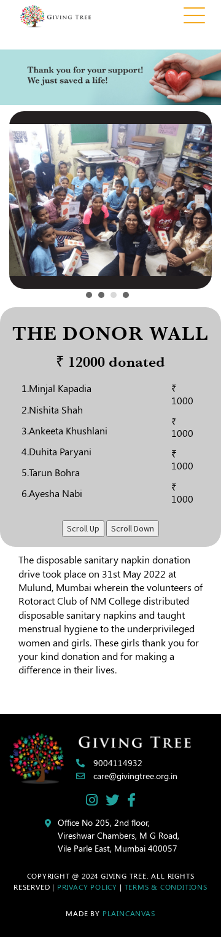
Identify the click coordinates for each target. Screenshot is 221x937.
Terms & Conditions (166, 887)
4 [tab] (129, 298)
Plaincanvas (129, 913)
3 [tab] (116, 298)
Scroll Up (83, 528)
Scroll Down (132, 528)
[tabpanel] (110, 200)
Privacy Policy (87, 887)
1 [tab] (92, 298)
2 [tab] (104, 298)
